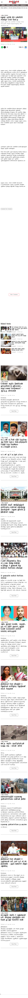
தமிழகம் (3, 5)
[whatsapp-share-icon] (2, 48)
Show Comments (14, 294)
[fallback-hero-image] (6, 329)
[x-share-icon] (5, 48)
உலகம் (13, 5)
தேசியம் (8, 5)
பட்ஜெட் (9, 588)
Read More (14, 411)
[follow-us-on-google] (25, 47)
